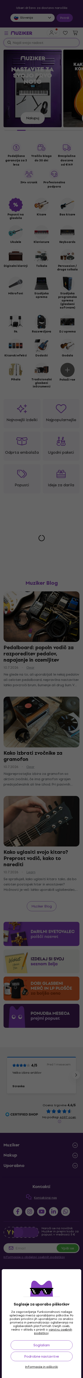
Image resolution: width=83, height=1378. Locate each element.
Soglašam (41, 1345)
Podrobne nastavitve (41, 1356)
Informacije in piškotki (41, 1367)
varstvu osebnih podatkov (53, 1331)
